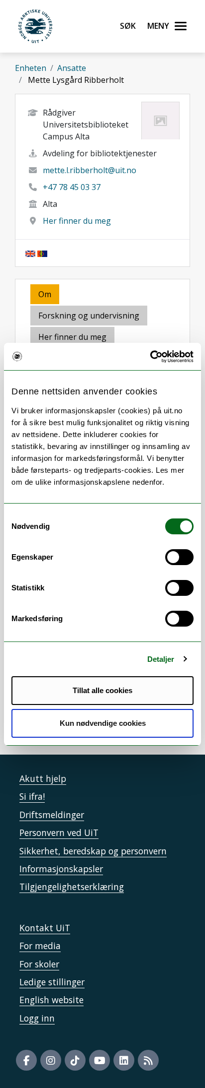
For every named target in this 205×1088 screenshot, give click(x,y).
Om (44, 294)
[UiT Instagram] (50, 1060)
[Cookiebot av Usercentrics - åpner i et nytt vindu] (150, 356)
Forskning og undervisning (88, 315)
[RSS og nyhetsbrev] (148, 1060)
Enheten (30, 68)
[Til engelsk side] (30, 253)
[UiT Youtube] (99, 1060)
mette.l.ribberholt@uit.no (89, 170)
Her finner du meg (77, 220)
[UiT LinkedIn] (123, 1060)
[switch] (179, 557)
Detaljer (161, 659)
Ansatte (71, 68)
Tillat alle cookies (102, 690)
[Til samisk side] (42, 253)
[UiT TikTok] (75, 1060)
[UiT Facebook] (26, 1060)
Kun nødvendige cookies (103, 723)
